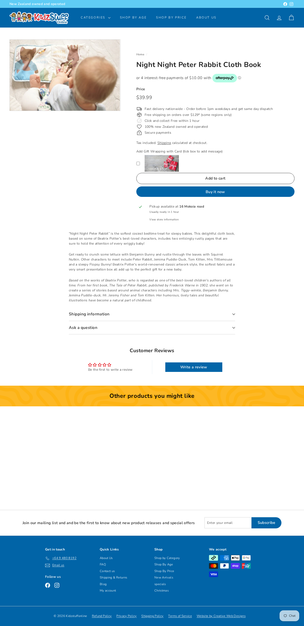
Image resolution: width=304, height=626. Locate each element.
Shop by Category (167, 558)
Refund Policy (102, 616)
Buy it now (215, 191)
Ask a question (83, 327)
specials (160, 584)
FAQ (103, 564)
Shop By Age (163, 564)
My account (108, 590)
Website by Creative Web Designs (221, 616)
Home (140, 54)
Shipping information (89, 314)
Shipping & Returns (113, 577)
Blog (103, 584)
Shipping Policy (152, 616)
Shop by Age (133, 17)
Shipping (164, 143)
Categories (94, 17)
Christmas (161, 590)
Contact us (107, 571)
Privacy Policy (126, 616)
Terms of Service (180, 616)
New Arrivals (163, 577)
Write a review (193, 367)
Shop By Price (171, 17)
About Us (206, 17)
